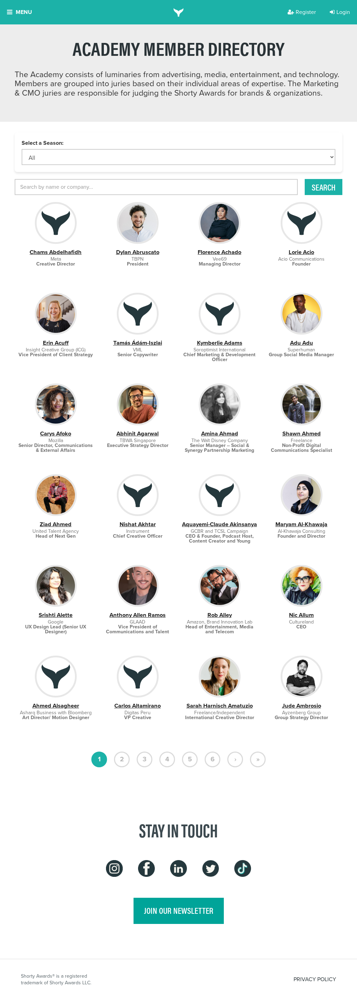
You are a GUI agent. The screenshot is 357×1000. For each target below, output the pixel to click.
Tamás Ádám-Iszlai (137, 343)
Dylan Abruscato (137, 252)
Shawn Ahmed (301, 433)
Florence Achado (219, 252)
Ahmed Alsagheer (55, 706)
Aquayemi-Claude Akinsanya (219, 524)
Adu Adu (301, 343)
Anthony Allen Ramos (137, 615)
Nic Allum (301, 615)
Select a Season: (42, 143)
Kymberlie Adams (219, 343)
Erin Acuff (56, 343)
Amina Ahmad (219, 433)
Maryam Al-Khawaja (301, 524)
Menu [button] (24, 12)
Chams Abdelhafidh (56, 252)
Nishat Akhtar (138, 524)
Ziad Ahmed (55, 524)
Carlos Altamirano (137, 706)
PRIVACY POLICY (315, 979)
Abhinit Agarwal (137, 433)
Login (343, 12)
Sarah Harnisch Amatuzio (220, 706)
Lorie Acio (301, 252)
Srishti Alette (56, 615)
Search (323, 187)
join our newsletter (178, 910)
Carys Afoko (55, 433)
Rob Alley (219, 615)
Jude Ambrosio (301, 706)
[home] (178, 12)
